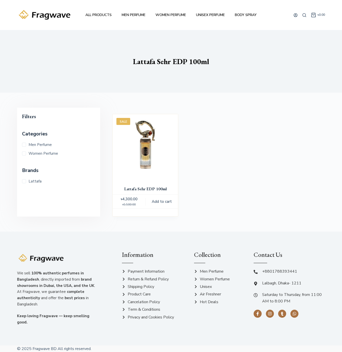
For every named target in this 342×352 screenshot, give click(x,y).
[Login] (295, 15)
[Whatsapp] (294, 314)
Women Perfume (170, 15)
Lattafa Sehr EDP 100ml (145, 189)
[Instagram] (270, 314)
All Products (98, 15)
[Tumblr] (282, 314)
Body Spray (246, 15)
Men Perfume (133, 15)
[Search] (304, 15)
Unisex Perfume (210, 15)
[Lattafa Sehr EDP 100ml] (145, 147)
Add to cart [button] (162, 201)
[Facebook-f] (258, 314)
